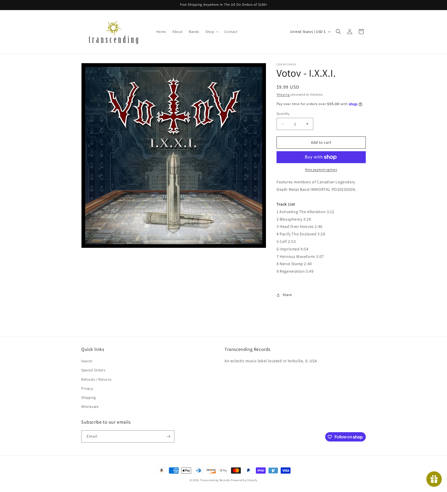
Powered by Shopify (244, 480)
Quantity (283, 113)
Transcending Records (215, 480)
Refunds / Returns (96, 379)
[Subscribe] (168, 436)
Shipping (283, 94)
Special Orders (93, 370)
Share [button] (287, 294)
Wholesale (90, 406)
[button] (211, 31)
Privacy (87, 388)
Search (87, 361)
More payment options (321, 169)
